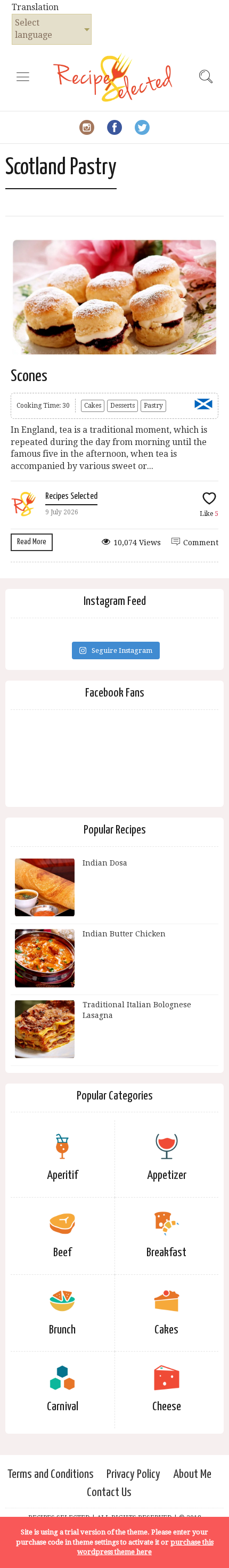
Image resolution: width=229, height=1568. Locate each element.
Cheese (166, 1407)
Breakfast (166, 1253)
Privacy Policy (133, 1474)
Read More (31, 542)
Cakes (92, 405)
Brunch (62, 1330)
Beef (62, 1253)
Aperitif (62, 1175)
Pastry (153, 405)
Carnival (62, 1407)
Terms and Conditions (50, 1474)
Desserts (122, 405)
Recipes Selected (71, 496)
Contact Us (109, 1492)
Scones (29, 376)
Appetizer (166, 1175)
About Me (192, 1474)
